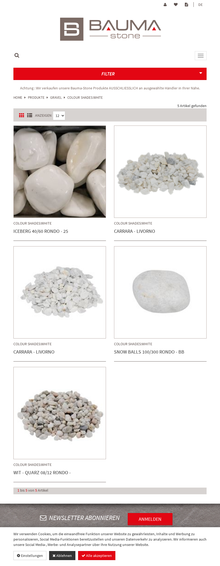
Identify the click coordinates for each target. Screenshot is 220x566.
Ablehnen (64, 555)
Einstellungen (31, 555)
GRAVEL (56, 97)
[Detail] (60, 172)
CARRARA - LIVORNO (134, 231)
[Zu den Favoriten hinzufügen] (44, 172)
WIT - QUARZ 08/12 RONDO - (42, 473)
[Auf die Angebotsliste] (76, 172)
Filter (108, 74)
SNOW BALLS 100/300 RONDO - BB (149, 352)
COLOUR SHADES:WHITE (85, 97)
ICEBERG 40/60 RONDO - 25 (40, 231)
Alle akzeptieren (98, 555)
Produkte (36, 97)
